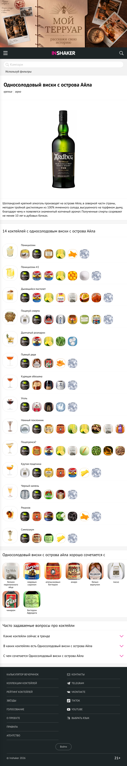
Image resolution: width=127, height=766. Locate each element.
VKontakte (78, 692)
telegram (78, 683)
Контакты (78, 674)
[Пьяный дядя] (10, 360)
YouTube (77, 709)
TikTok (76, 700)
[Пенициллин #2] (10, 273)
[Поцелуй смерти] (10, 316)
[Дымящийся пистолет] (10, 294)
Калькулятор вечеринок (23, 674)
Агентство (13, 735)
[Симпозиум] (10, 535)
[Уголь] (10, 404)
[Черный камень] (10, 491)
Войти (63, 746)
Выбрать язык (80, 718)
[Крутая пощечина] (10, 469)
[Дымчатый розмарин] (10, 338)
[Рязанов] (10, 513)
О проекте (13, 718)
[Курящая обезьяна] (10, 382)
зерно (18, 91)
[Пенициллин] (10, 251)
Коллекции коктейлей (22, 683)
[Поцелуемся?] (10, 448)
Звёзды (11, 700)
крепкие (8, 91)
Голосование (15, 709)
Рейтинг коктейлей (20, 692)
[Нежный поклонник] (10, 426)
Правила (12, 726)
